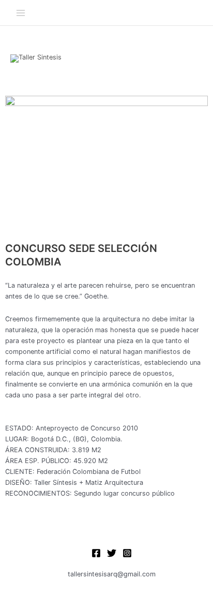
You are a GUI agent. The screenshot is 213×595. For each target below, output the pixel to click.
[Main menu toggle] (20, 13)
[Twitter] (111, 553)
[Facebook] (96, 553)
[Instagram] (127, 553)
